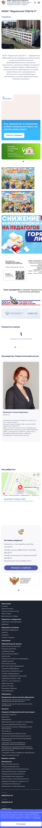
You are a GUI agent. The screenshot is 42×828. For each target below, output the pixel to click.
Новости (5, 632)
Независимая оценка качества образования (18, 697)
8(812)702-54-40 (7, 795)
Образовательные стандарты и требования (17, 722)
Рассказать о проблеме (21, 568)
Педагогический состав (10, 611)
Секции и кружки (8, 637)
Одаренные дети (8, 661)
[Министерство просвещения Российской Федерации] (20, 581)
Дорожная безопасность (10, 764)
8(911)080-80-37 (7, 802)
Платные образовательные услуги (14, 724)
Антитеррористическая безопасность (15, 769)
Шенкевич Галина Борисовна (15, 412)
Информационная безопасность (13, 774)
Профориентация (8, 651)
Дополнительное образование (13, 666)
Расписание (6, 640)
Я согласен (21, 824)
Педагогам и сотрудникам (11, 619)
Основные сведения (9, 714)
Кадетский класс (8, 683)
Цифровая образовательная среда (14, 676)
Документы (6, 717)
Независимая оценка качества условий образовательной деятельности (16, 700)
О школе (5, 606)
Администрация (7, 609)
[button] (35, 2)
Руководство (6, 731)
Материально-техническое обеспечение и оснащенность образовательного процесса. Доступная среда (17, 748)
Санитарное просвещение (11, 784)
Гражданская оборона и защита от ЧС (15, 781)
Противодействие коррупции (13, 776)
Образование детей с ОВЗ (11, 678)
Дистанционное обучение (11, 646)
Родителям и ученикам (10, 627)
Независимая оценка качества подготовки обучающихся (17, 705)
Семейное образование (10, 668)
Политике (36, 818)
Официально (6, 694)
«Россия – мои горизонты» (11, 681)
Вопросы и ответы (8, 758)
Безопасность (7, 761)
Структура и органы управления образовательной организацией (13, 743)
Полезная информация (10, 630)
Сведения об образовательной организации (18, 712)
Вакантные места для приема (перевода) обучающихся (16, 739)
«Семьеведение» (8, 691)
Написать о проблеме (14, 135)
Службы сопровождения (10, 673)
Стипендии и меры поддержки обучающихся (18, 752)
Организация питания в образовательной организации (17, 727)
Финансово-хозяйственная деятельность (16, 736)
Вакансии (5, 624)
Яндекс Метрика (36, 812)
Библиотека (6, 656)
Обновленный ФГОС (9, 649)
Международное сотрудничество (14, 733)
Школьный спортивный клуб (12, 671)
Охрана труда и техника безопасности (15, 779)
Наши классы (6, 613)
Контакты (5, 709)
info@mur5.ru (6, 809)
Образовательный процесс (12, 644)
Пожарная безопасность (10, 766)
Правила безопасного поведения (14, 771)
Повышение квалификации (12, 622)
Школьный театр (8, 686)
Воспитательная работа (10, 654)
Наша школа (6, 604)
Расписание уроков (9, 663)
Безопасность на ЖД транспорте (13, 786)
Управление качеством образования (15, 659)
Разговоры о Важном (9, 688)
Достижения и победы (10, 616)
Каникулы (5, 635)
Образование (6, 719)
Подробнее (6, 17)
